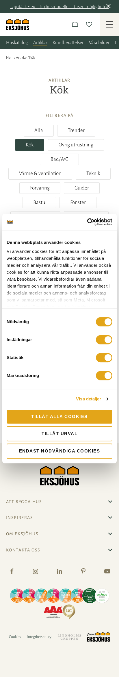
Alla (38, 130)
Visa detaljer (88, 398)
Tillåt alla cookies (59, 416)
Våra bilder (99, 42)
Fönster (78, 202)
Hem (10, 58)
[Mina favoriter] (90, 24)
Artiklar (40, 42)
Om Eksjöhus (22, 533)
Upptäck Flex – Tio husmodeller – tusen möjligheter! (59, 6)
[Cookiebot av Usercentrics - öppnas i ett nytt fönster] (87, 222)
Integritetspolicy (39, 637)
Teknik (93, 173)
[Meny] (109, 24)
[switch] (104, 339)
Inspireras (19, 517)
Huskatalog (17, 42)
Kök (30, 145)
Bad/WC (59, 159)
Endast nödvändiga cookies (59, 450)
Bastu (39, 202)
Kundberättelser (68, 42)
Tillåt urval (59, 433)
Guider (82, 188)
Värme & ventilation (40, 173)
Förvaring (40, 188)
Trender (76, 130)
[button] (109, 6)
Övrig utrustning (76, 145)
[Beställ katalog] (76, 24)
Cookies (15, 637)
